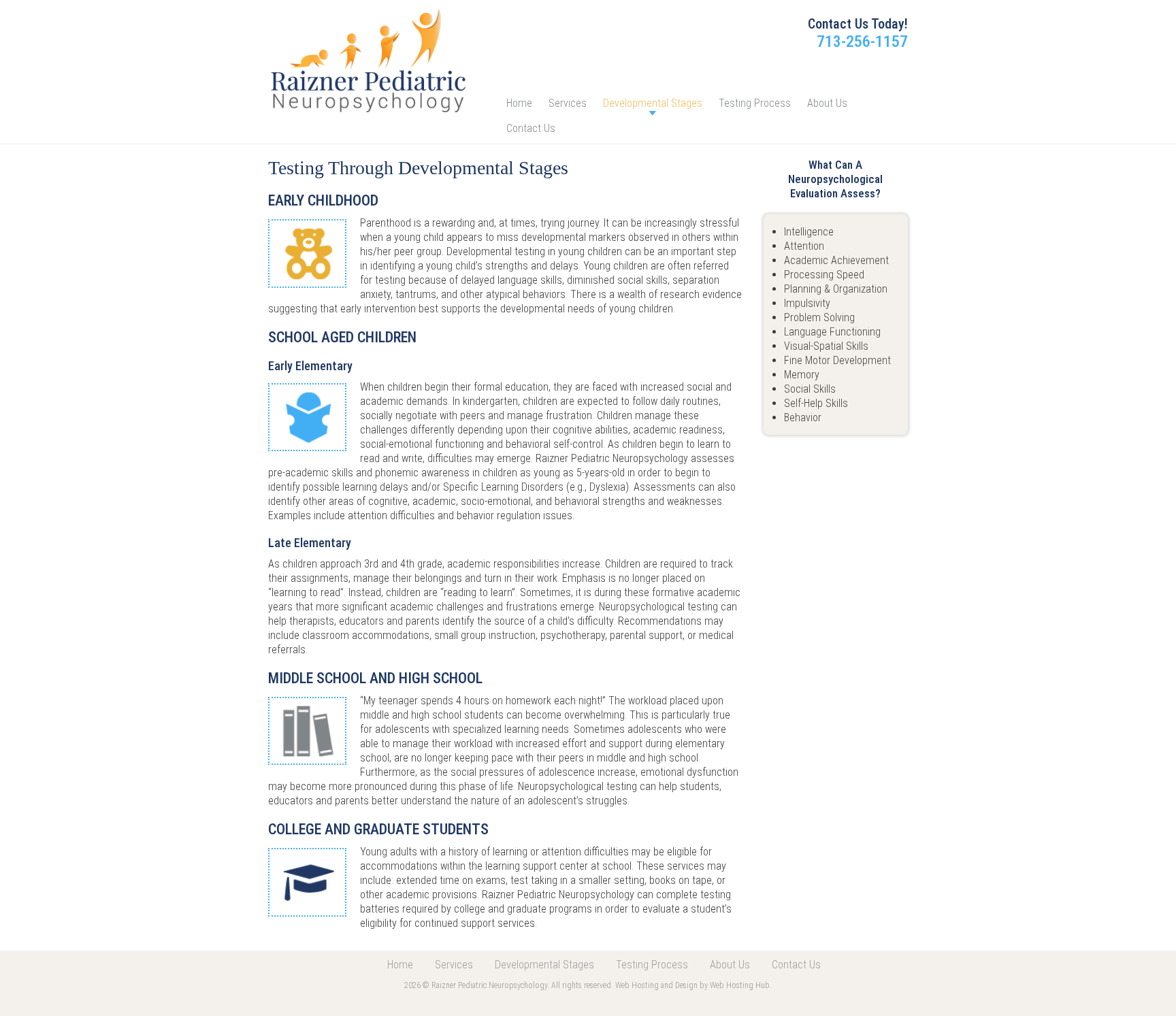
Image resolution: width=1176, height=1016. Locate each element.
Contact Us (530, 128)
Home (519, 103)
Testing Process (755, 103)
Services (568, 103)
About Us (827, 103)
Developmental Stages (652, 103)
